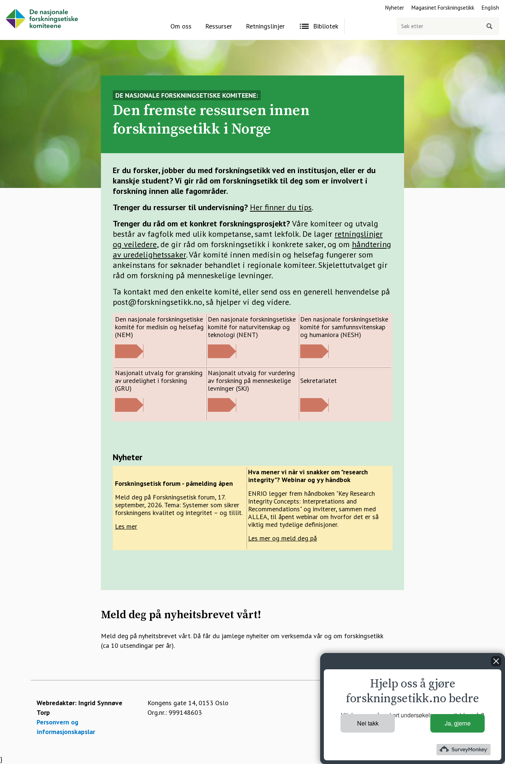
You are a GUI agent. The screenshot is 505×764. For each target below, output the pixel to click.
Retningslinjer (265, 26)
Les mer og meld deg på (282, 538)
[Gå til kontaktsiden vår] (314, 409)
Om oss (181, 26)
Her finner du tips (281, 207)
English (490, 7)
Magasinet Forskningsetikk (442, 7)
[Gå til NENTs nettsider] (222, 355)
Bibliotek (325, 26)
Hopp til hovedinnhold (32, 4)
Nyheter (394, 7)
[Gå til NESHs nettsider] (314, 355)
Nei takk (368, 723)
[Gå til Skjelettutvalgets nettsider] (222, 409)
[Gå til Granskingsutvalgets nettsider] (129, 409)
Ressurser (218, 26)
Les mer (126, 526)
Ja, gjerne (458, 723)
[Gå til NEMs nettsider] (129, 355)
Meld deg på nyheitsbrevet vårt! (181, 615)
